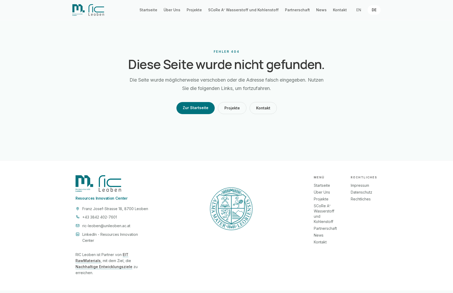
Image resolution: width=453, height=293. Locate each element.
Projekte (194, 10)
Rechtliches (361, 199)
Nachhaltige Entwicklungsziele (104, 266)
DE (374, 10)
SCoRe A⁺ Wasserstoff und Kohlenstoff (243, 10)
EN (358, 10)
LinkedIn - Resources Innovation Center (110, 237)
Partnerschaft (297, 10)
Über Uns (172, 10)
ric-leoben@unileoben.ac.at (106, 225)
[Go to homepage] (88, 10)
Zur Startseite (195, 107)
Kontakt (340, 10)
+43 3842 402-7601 (99, 217)
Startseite (148, 10)
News (321, 10)
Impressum (360, 185)
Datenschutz (361, 192)
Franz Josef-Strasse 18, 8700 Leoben (115, 208)
